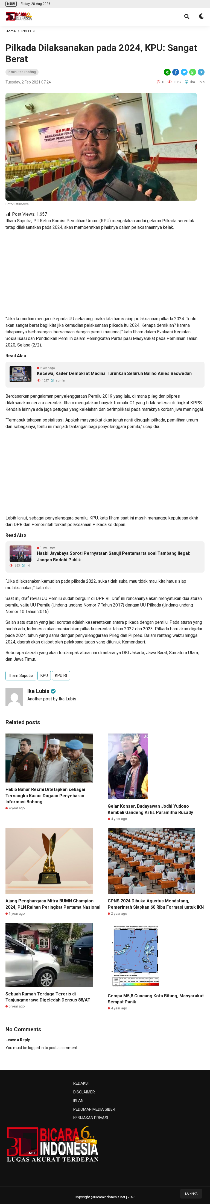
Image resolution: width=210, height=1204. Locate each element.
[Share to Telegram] (201, 72)
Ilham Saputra (20, 675)
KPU (44, 675)
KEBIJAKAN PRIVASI (90, 1118)
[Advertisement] (105, 273)
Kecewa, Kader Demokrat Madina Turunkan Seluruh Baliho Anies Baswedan (114, 373)
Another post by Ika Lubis (51, 698)
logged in (36, 1048)
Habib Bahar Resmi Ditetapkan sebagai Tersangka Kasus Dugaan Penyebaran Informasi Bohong (45, 795)
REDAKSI (81, 1083)
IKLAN (78, 1100)
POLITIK (28, 31)
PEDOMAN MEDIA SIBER (94, 1109)
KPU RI (61, 675)
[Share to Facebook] (175, 72)
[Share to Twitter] (184, 72)
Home (10, 31)
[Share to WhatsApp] (192, 72)
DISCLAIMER (84, 1092)
